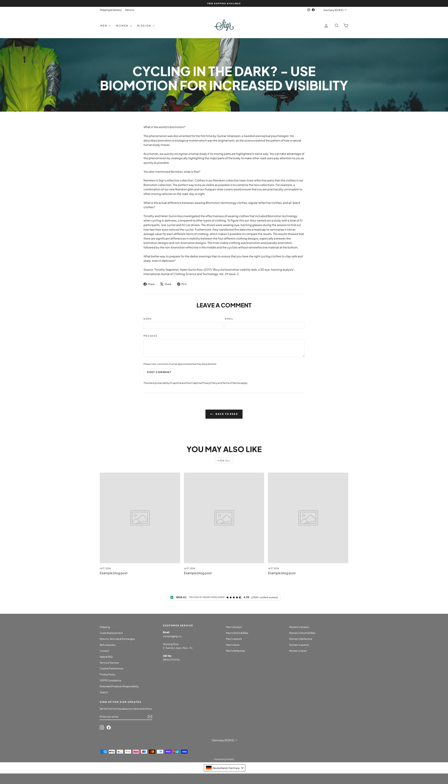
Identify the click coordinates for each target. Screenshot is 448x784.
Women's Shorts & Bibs (302, 632)
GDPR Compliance (110, 680)
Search (104, 692)
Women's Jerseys (299, 626)
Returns (129, 9)
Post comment (159, 372)
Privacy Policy (209, 382)
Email (229, 318)
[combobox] (224, 767)
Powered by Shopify (224, 759)
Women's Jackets (299, 644)
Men (104, 25)
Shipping (105, 626)
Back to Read (226, 414)
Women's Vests (298, 650)
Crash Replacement (111, 632)
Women (122, 25)
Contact (104, 650)
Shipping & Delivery (111, 9)
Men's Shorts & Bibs (237, 632)
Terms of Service (231, 382)
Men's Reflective (235, 650)
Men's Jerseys (234, 626)
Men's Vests (232, 644)
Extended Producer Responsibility (119, 686)
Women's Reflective (300, 638)
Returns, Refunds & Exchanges (117, 638)
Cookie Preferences (111, 668)
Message (151, 335)
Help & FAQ (106, 656)
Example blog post (114, 573)
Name (148, 318)
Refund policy (108, 644)
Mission (144, 25)
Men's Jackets (234, 638)
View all (224, 460)
